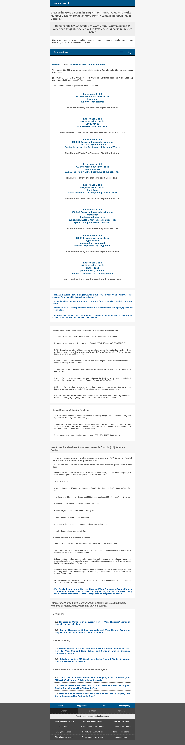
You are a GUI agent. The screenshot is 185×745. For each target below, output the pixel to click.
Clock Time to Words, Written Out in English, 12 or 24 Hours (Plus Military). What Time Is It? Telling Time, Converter (92, 678)
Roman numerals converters (92, 737)
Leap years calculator (64, 732)
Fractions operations (121, 732)
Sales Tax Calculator (121, 721)
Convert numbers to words (64, 721)
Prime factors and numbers (92, 732)
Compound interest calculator (92, 727)
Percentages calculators (92, 721)
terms (103, 706)
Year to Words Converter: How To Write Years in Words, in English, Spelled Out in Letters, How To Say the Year (92, 687)
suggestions (82, 706)
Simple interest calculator (121, 727)
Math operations (121, 737)
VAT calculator (63, 727)
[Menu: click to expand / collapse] (123, 52)
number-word (61, 3)
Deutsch (92, 711)
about (60, 706)
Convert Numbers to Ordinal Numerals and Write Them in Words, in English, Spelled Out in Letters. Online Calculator (92, 631)
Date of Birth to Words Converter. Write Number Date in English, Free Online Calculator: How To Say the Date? (92, 695)
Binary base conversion (64, 737)
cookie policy (124, 706)
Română (121, 711)
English (64, 711)
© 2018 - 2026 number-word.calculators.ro (92, 716)
